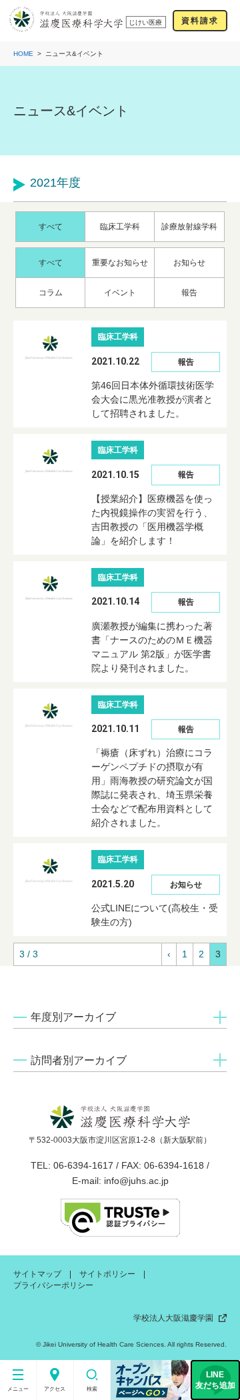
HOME (23, 53)
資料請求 (199, 20)
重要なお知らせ (120, 262)
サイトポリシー (107, 1274)
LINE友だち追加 (215, 1380)
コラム (51, 292)
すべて (51, 226)
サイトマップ (37, 1274)
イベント (120, 292)
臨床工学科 (120, 226)
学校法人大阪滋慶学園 (173, 1318)
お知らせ (189, 262)
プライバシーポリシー (53, 1285)
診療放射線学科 (189, 226)
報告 (189, 292)
